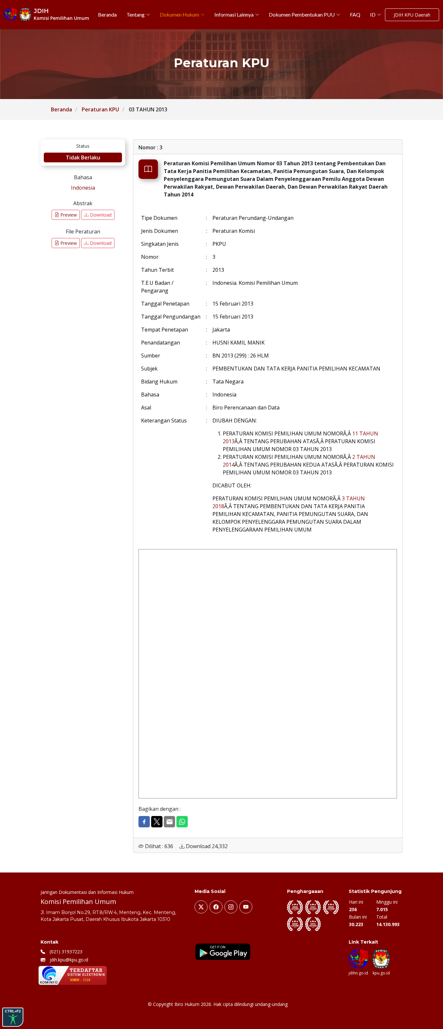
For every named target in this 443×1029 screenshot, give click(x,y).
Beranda (61, 109)
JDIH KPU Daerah (412, 15)
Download (100, 215)
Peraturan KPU (100, 109)
